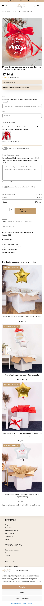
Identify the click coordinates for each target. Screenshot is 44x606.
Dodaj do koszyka (25, 211)
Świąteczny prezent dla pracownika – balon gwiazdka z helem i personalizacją (22, 434)
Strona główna (7, 11)
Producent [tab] (29, 222)
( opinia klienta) (14, 77)
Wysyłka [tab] (19, 222)
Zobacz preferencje (22, 598)
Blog (6, 525)
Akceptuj (22, 587)
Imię (7, 97)
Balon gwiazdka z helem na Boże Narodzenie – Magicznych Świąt (22, 495)
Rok (7, 112)
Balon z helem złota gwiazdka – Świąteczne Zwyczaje (22, 316)
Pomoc (7, 553)
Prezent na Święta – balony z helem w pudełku (22, 375)
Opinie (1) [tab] (11, 222)
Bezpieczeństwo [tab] (9, 226)
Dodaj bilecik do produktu (10, 155)
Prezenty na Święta (25, 11)
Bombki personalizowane (32, 505)
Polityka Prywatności (16, 603)
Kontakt (7, 556)
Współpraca (9, 536)
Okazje (15, 11)
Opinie (7, 539)
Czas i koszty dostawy (12, 550)
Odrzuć (22, 593)
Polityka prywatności (11, 531)
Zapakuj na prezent (8, 122)
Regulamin (8, 528)
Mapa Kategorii (9, 534)
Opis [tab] (4, 222)
